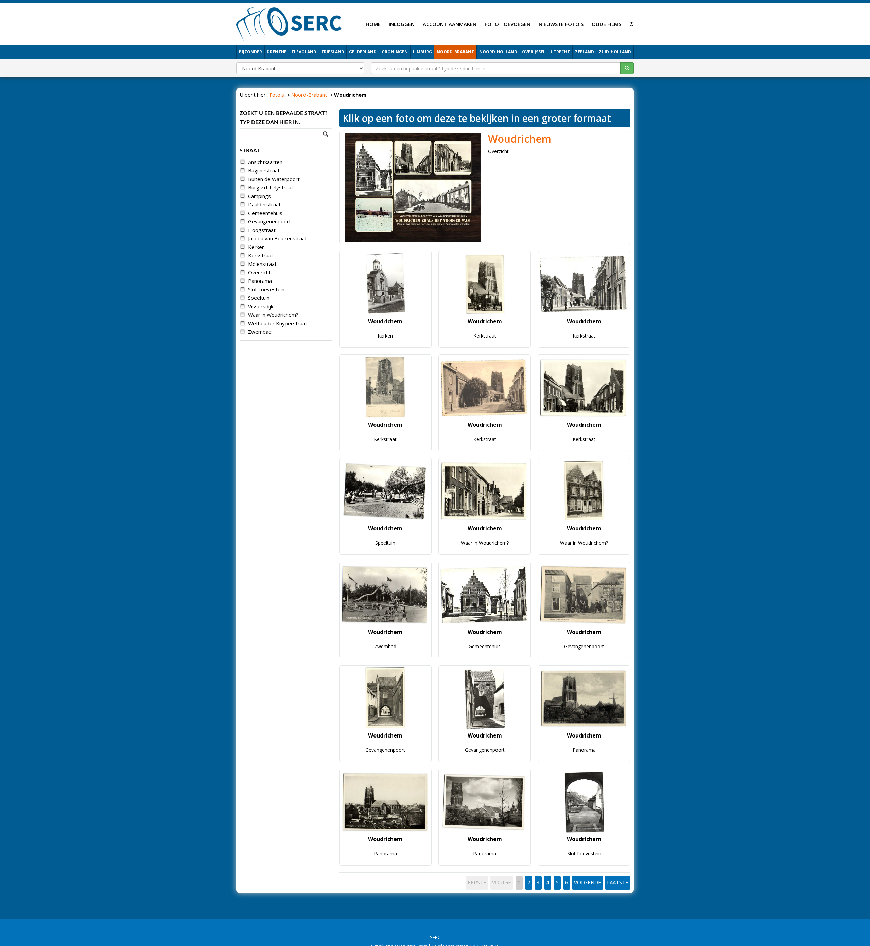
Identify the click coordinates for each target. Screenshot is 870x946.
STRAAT (250, 150)
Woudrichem (519, 139)
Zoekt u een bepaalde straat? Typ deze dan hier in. (283, 118)
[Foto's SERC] (289, 23)
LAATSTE (617, 882)
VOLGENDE (587, 882)
